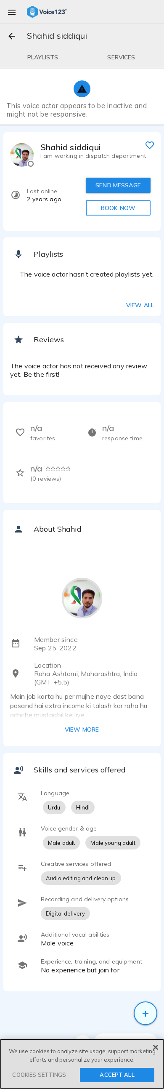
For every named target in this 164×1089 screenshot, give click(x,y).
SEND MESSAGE (118, 185)
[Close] (155, 1047)
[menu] (11, 11)
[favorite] (149, 144)
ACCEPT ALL (117, 1074)
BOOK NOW (118, 208)
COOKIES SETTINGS (39, 1074)
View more (82, 729)
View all (140, 305)
